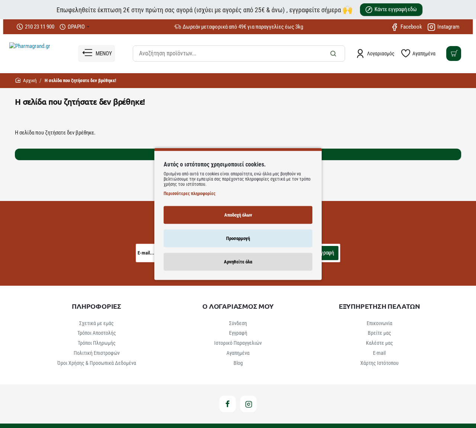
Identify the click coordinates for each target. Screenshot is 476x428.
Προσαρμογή (238, 238)
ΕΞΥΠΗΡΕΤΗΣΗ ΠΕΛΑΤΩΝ (379, 306)
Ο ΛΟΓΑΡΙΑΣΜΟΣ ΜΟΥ (238, 306)
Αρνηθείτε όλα (238, 261)
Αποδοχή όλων (238, 214)
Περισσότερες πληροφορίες (189, 193)
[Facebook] (227, 404)
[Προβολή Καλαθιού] (453, 53)
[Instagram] (248, 404)
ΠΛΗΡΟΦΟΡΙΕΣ (96, 306)
